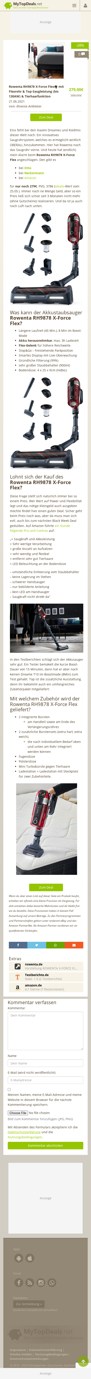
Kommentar (16, 1008)
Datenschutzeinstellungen (29, 1359)
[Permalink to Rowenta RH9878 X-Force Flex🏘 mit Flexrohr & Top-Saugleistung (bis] (46, 61)
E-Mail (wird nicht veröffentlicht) (31, 1072)
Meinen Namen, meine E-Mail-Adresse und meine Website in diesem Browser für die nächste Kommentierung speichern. (45, 1100)
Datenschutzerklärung (24, 1132)
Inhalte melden (21, 1354)
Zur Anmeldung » (29, 1304)
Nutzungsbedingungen (25, 1137)
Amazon (30, 178)
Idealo (59, 186)
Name (12, 1056)
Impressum (18, 1350)
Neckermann (34, 173)
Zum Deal (46, 117)
